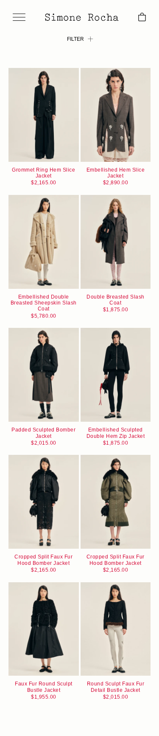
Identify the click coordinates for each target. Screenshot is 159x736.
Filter (75, 39)
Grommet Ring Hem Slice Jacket (43, 173)
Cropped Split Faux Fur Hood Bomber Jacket (43, 560)
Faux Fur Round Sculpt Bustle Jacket (44, 687)
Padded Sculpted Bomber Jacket (43, 433)
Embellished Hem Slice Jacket (115, 173)
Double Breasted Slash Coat (115, 300)
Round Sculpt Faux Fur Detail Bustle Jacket (116, 687)
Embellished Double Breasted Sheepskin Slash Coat (44, 303)
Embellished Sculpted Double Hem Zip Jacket (115, 433)
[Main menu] (19, 18)
